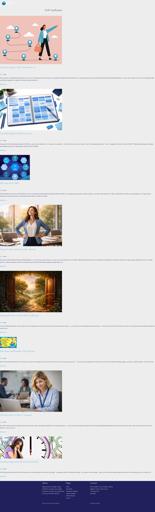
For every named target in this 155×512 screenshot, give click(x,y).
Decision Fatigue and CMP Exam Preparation (19, 461)
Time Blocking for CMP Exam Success (16, 133)
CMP (1, 74)
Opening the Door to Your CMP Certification (19, 315)
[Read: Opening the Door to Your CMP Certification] (31, 291)
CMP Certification (140, 3)
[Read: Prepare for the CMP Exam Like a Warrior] (31, 225)
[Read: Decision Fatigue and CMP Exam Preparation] (31, 447)
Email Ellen (93, 493)
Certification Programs (116, 3)
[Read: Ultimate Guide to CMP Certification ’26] (31, 40)
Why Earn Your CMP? (9, 183)
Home (97, 3)
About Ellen (105, 3)
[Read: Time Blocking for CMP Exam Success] (31, 109)
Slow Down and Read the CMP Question (17, 351)
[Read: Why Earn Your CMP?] (15, 167)
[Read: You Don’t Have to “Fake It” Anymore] (31, 391)
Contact (150, 3)
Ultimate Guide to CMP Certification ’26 (17, 67)
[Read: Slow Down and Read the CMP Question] (8, 342)
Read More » (3, 84)
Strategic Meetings (129, 3)
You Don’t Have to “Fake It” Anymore (16, 415)
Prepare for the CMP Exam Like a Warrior (18, 249)
